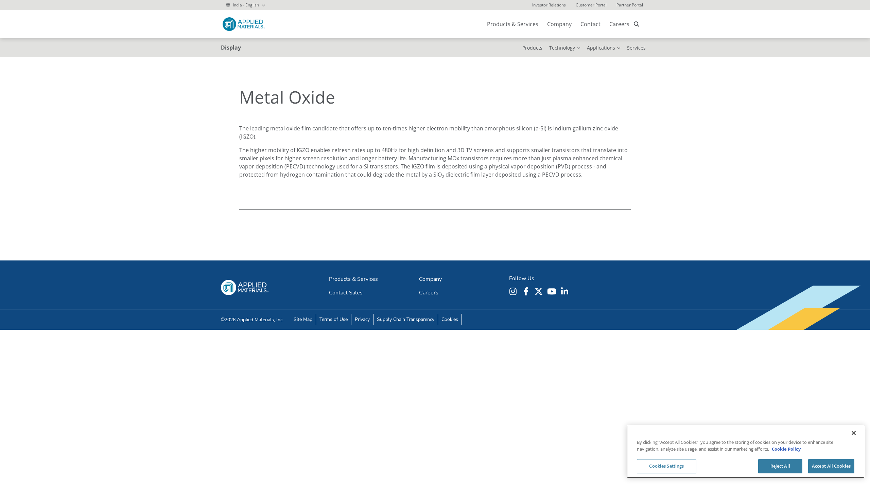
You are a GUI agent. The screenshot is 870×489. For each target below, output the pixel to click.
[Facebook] (527, 291)
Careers (619, 24)
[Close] (853, 432)
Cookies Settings (666, 466)
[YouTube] (552, 291)
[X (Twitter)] (539, 291)
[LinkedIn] (565, 291)
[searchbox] (636, 24)
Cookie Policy (786, 449)
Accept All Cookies (831, 466)
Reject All (780, 466)
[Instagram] (514, 291)
